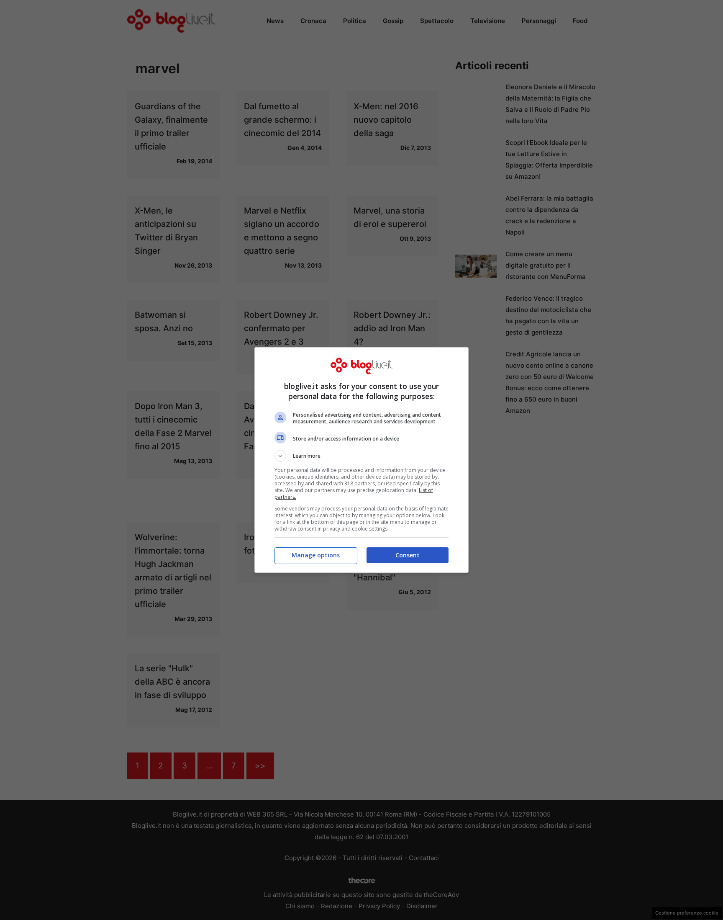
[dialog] (361, 460)
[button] (361, 456)
